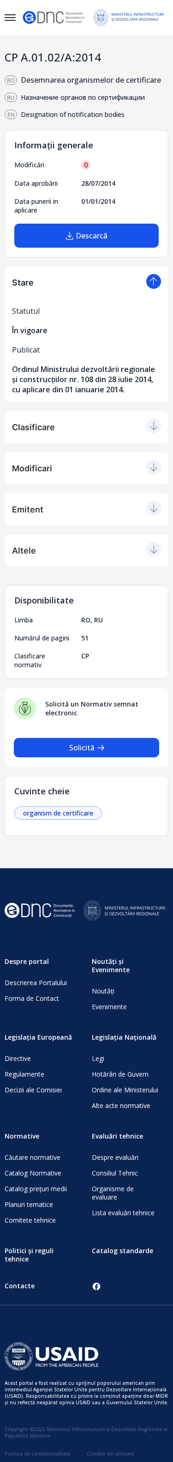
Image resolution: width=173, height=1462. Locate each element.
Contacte (20, 1285)
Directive (18, 1058)
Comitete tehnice (30, 1220)
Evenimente (109, 1006)
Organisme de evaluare (113, 1192)
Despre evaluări (115, 1157)
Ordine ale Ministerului (125, 1089)
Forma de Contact (32, 998)
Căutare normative (32, 1157)
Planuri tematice (29, 1204)
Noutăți (103, 991)
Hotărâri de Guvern (120, 1074)
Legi (98, 1058)
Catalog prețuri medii (36, 1188)
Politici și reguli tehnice (29, 1254)
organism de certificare (58, 813)
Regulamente (24, 1074)
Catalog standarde (122, 1250)
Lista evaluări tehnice (123, 1212)
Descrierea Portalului (36, 982)
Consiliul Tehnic (115, 1173)
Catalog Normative (33, 1173)
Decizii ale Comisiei (33, 1089)
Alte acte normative (121, 1105)
